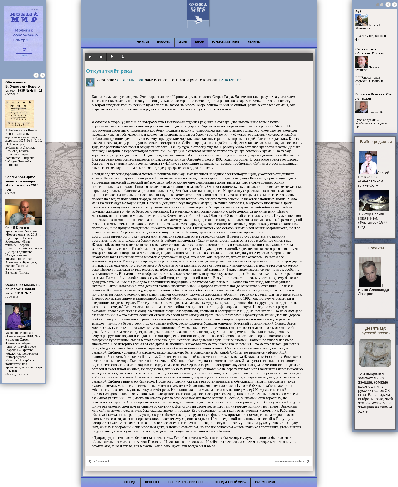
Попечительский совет (187, 482)
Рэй (358, 11)
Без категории (230, 80)
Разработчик (265, 482)
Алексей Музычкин (367, 27)
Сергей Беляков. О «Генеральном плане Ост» (373, 179)
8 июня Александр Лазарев (373, 290)
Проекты (152, 482)
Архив (182, 42)
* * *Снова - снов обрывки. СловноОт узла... (369, 81)
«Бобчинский (101, 461)
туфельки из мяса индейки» (289, 461)
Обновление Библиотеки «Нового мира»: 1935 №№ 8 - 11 (23, 86)
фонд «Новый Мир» (230, 482)
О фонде (129, 482)
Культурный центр (225, 42)
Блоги (199, 42)
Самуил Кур (377, 112)
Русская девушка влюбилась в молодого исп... (371, 123)
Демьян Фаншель (367, 68)
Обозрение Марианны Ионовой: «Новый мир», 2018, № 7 (23, 289)
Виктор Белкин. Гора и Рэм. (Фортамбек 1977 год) (372, 220)
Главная (143, 42)
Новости (163, 42)
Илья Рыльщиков (130, 80)
